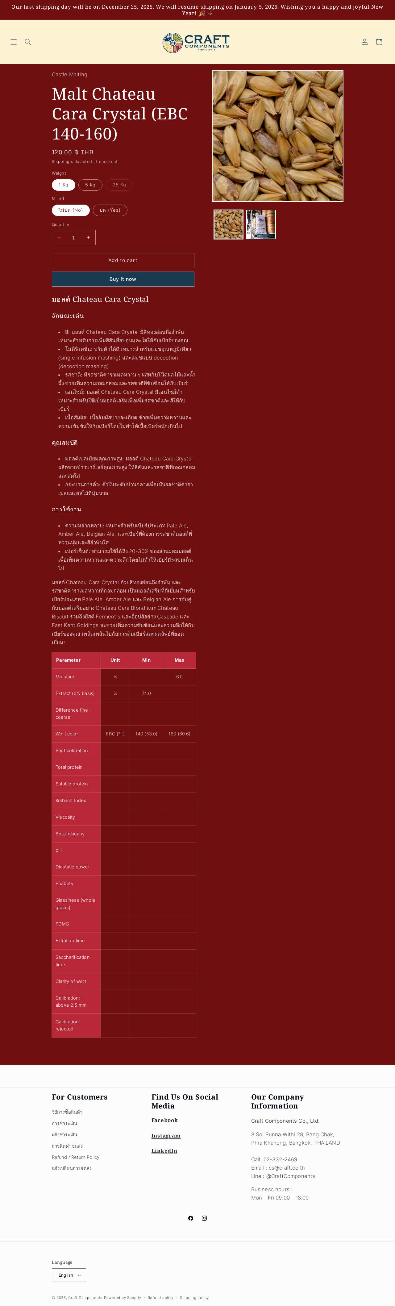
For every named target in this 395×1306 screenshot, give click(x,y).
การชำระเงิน (64, 1123)
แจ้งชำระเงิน (64, 1135)
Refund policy (161, 1298)
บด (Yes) (110, 210)
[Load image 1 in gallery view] (228, 224)
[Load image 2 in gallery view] (261, 224)
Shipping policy (194, 1298)
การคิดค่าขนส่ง (67, 1146)
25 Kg (123, 186)
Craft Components (85, 1298)
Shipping (61, 161)
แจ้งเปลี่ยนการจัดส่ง (72, 1168)
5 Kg (90, 185)
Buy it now (123, 279)
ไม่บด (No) (71, 210)
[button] (13, 42)
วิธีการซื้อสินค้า (67, 1112)
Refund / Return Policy (76, 1157)
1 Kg (64, 185)
